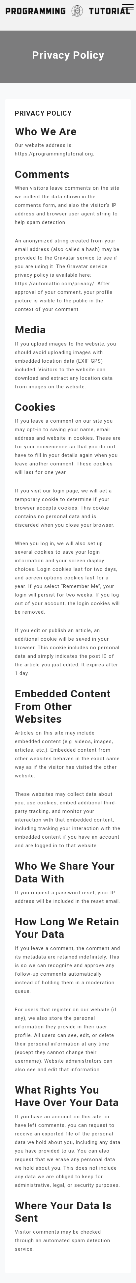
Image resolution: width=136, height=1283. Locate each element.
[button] (128, 8)
